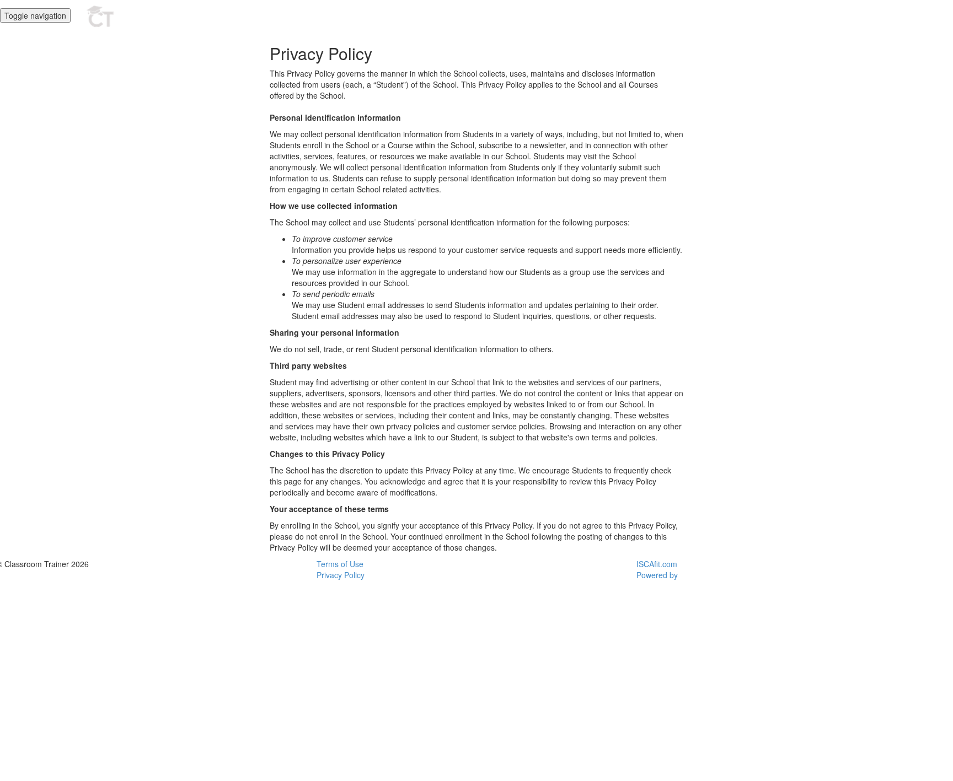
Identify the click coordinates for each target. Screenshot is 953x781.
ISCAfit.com (656, 563)
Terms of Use (340, 563)
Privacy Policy (341, 574)
